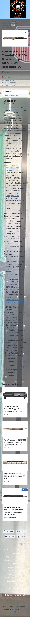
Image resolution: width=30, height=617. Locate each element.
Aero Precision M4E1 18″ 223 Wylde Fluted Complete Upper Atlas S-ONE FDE (15, 442)
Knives (20, 581)
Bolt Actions (14, 550)
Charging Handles (11, 557)
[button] (26, 32)
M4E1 (13, 85)
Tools (17, 577)
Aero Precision (14, 84)
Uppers (22, 560)
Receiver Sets (10, 571)
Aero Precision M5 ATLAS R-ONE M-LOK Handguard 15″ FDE (15, 476)
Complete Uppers (12, 82)
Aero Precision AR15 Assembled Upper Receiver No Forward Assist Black (14, 409)
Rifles (8, 574)
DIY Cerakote (15, 584)
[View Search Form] (28, 9)
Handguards (11, 567)
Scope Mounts (18, 574)
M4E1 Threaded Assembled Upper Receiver (12, 167)
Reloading (21, 571)
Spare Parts (8, 577)
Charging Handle (12, 196)
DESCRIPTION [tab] (9, 104)
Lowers (22, 557)
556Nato (7, 84)
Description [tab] (7, 92)
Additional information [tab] (11, 95)
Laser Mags (11, 581)
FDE (7, 85)
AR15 (20, 84)
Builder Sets (15, 553)
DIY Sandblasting (15, 591)
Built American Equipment (15, 595)
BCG (16, 193)
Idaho (10, 85)
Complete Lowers (11, 560)
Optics (20, 567)
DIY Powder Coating (15, 588)
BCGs (6, 550)
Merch (23, 577)
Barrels (23, 550)
